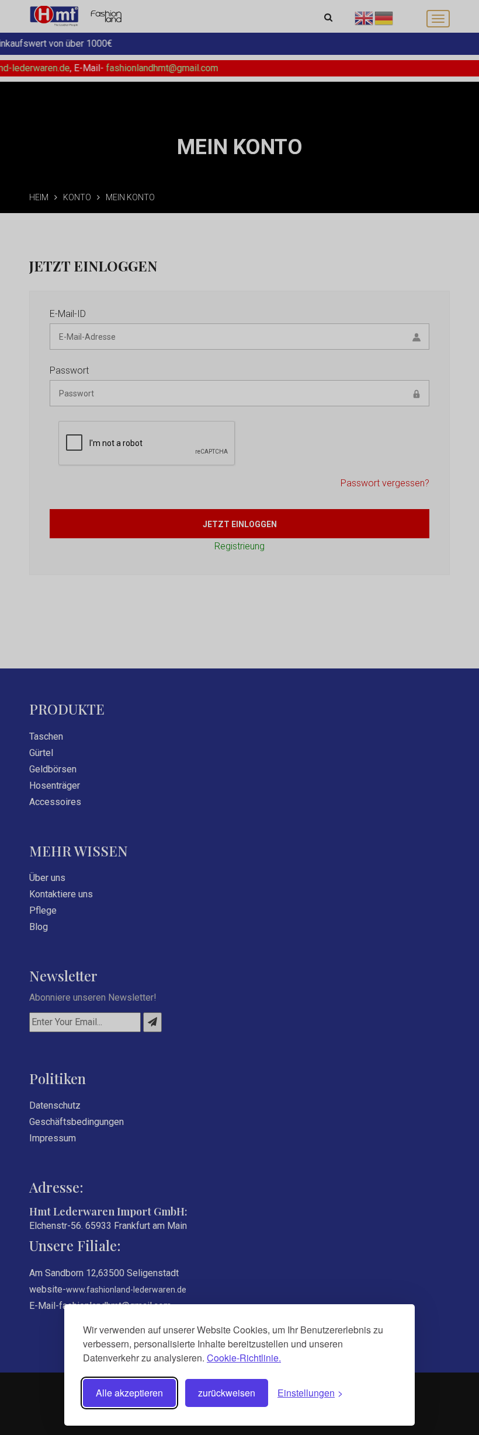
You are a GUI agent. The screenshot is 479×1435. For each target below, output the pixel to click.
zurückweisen (226, 1392)
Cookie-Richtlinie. (244, 1357)
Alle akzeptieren (129, 1392)
